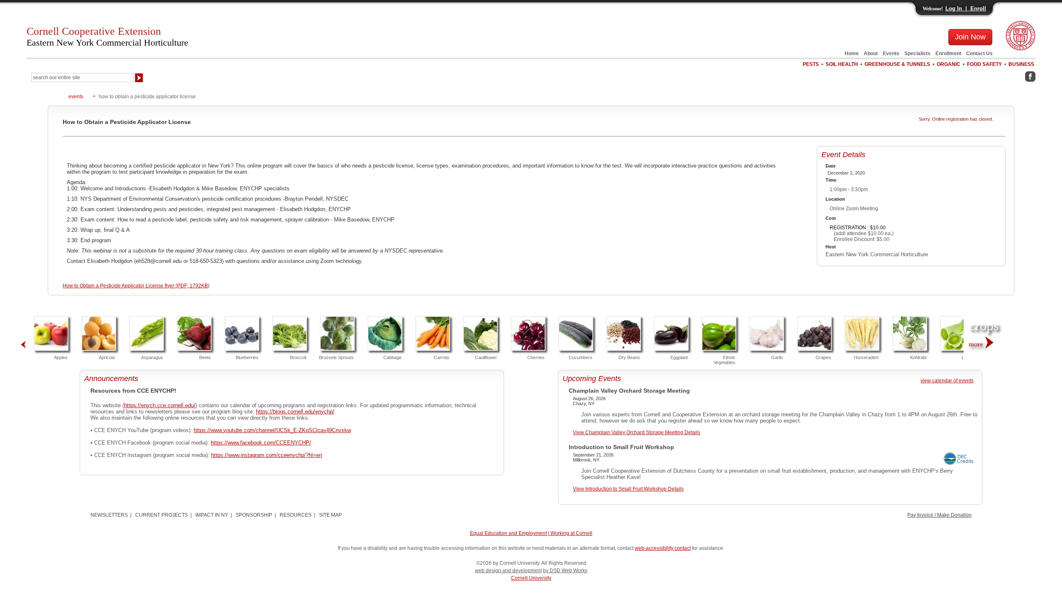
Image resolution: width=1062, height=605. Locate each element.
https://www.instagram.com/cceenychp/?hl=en (266, 455)
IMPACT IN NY (211, 515)
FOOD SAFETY (984, 64)
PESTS (811, 64)
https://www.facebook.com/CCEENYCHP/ (261, 443)
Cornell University (531, 578)
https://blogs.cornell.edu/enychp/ (295, 411)
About (871, 53)
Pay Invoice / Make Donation (939, 515)
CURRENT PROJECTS (161, 515)
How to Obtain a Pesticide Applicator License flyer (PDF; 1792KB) (136, 286)
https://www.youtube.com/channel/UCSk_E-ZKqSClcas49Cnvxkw (272, 430)
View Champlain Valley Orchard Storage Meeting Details (636, 432)
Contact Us (979, 53)
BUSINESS (1021, 64)
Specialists (917, 53)
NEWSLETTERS (109, 515)
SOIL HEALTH (842, 64)
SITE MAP (330, 515)
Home (852, 53)
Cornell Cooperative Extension (107, 36)
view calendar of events (947, 381)
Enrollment (948, 53)
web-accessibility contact (663, 548)
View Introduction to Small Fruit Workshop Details (628, 489)
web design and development (508, 570)
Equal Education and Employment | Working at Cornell (531, 533)
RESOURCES (296, 515)
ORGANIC (948, 64)
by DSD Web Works (565, 570)
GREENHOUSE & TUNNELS (897, 64)
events (75, 97)
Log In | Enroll (965, 8)
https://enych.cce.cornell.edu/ (159, 405)
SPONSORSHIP (254, 515)
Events (891, 53)
